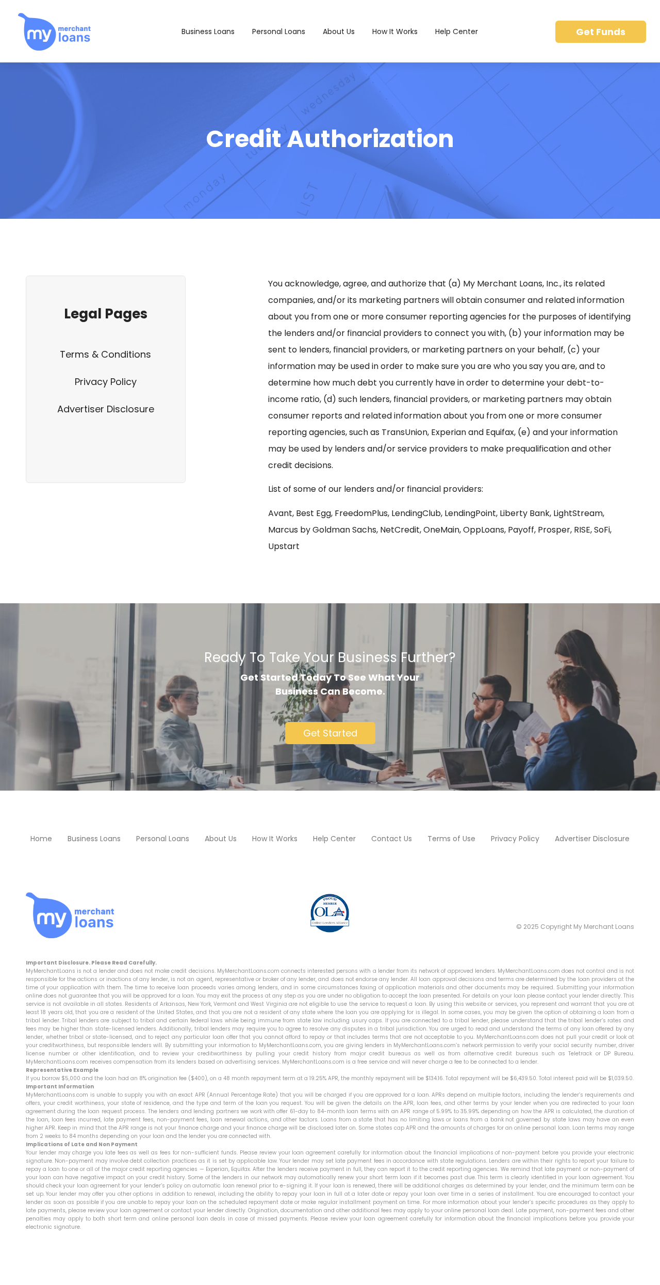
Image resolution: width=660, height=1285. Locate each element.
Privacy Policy (106, 381)
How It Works (395, 31)
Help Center (456, 31)
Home (41, 838)
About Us (339, 31)
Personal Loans (278, 31)
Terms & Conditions (105, 354)
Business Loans (208, 31)
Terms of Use (451, 838)
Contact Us (391, 838)
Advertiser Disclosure (105, 409)
